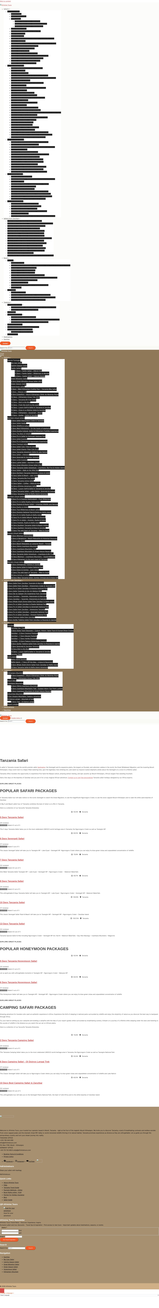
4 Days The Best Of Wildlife (20, 80)
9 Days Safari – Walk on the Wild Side (24, 115)
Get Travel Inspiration (9, 1239)
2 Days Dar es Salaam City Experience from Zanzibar (26, 231)
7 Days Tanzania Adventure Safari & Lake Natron (28, 98)
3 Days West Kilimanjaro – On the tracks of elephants (29, 75)
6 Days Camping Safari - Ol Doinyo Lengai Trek (24, 1061)
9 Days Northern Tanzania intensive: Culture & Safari (29, 117)
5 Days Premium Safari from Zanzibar (20, 253)
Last (19, 1233)
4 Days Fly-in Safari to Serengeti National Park (27, 83)
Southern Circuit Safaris (15, 140)
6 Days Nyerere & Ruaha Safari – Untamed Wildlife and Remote (33, 147)
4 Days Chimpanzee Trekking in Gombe (25, 204)
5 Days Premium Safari (19, 90)
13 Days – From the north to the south (24, 53)
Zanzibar (10, 260)
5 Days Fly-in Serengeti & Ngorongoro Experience (28, 88)
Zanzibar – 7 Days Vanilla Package (23, 273)
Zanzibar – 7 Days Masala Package (23, 270)
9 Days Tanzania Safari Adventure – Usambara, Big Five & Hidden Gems (36, 112)
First (20, 1230)
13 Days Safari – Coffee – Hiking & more (25, 127)
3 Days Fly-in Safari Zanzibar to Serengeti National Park (26, 243)
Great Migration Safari (18, 29)
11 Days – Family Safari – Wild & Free (27, 21)
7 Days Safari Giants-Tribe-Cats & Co (24, 95)
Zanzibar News (16, 287)
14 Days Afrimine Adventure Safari (23, 130)
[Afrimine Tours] (6, 5)
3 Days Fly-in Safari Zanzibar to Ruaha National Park (25, 241)
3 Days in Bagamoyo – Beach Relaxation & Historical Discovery (33, 179)
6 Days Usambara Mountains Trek (23, 189)
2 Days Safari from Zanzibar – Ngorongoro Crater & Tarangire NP (30, 223)
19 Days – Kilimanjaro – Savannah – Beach (25, 61)
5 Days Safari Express (18, 85)
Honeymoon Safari (17, 36)
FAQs (5, 1185)
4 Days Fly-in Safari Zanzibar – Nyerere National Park (26, 251)
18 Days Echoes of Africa (20, 213)
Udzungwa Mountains (14, 324)
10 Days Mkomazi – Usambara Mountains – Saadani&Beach (31, 196)
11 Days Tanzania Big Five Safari (22, 122)
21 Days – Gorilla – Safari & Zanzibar (23, 63)
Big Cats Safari (16, 14)
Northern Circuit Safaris (15, 66)
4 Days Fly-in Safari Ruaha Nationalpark (25, 144)
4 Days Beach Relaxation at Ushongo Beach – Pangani (30, 184)
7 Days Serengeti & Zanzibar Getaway (24, 103)
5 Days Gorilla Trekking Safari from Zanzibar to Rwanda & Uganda (30, 255)
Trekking (7, 302)
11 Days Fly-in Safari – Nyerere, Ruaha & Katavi (27, 162)
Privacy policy (9, 1156)
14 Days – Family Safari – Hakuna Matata (29, 26)
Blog (5, 1197)
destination (41, 767)
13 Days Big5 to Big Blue (19, 283)
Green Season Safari (18, 34)
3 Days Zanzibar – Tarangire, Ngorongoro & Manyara (25, 233)
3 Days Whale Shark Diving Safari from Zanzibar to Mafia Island (29, 238)
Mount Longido (12, 334)
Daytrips (7, 339)
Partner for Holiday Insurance (14, 1195)
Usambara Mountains (14, 315)
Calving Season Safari (18, 16)
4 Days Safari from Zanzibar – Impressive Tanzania (25, 246)
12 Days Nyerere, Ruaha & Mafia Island (24, 164)
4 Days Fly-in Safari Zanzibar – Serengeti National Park (26, 248)
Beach (6, 258)
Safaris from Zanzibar (11, 218)
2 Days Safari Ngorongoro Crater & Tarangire (27, 68)
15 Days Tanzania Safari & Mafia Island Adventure (28, 137)
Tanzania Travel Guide (11, 1187)
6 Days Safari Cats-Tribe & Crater (22, 93)
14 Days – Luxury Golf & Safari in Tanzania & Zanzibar (29, 56)
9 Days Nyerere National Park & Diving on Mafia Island (30, 154)
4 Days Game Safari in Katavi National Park (26, 206)
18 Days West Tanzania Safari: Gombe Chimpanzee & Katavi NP (33, 216)
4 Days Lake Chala (17, 181)
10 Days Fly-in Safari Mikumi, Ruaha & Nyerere (27, 159)
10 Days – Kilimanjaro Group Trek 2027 (24, 46)
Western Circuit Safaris (15, 201)
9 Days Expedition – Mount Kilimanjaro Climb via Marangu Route (33, 43)
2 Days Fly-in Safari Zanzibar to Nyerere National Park (26, 226)
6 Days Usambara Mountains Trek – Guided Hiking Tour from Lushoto (35, 320)
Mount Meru (11, 312)
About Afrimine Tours (11, 1183)
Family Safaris (16, 19)
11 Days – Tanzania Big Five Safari (23, 48)
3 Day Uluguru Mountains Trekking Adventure (23, 327)
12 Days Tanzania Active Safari (22, 125)
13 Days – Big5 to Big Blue (20, 51)
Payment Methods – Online (13, 1190)
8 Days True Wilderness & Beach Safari (24, 152)
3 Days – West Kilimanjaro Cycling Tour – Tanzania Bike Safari (32, 38)
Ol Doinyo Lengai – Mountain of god (20, 329)
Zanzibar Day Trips (17, 263)
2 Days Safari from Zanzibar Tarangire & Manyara (24, 221)
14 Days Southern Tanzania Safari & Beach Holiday (28, 167)
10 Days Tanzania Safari (12, 902)
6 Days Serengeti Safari (12, 838)
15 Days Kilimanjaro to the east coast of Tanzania (28, 199)
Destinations (8, 337)
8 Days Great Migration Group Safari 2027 (26, 31)
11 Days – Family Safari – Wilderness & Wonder (31, 24)
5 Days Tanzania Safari (12, 817)
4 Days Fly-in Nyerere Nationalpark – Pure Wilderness (29, 142)
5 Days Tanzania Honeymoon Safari (18, 961)
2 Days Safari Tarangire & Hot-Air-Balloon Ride (23, 228)
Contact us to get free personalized (80, 778)
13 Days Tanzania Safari (12, 923)
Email (2, 1236)
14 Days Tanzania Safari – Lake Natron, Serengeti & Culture (31, 135)
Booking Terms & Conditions (13, 1154)
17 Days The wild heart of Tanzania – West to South (29, 172)
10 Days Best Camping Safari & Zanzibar (21, 1083)
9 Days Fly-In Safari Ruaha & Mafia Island (25, 157)
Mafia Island (11, 290)
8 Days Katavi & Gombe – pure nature (24, 209)
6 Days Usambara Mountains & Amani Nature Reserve (29, 191)
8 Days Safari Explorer (19, 105)
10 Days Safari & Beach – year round (23, 120)
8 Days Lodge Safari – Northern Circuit (24, 108)
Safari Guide (8, 1200)
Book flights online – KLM (12, 1192)
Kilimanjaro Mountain (14, 305)
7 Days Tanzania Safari (12, 860)
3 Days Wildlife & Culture (19, 73)
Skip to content (5, 1)
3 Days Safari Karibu (18, 71)
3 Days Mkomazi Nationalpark (21, 177)
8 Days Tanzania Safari (12, 881)
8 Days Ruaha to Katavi (19, 149)
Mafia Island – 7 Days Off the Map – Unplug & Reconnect (31, 295)
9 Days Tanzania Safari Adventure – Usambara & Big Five (31, 194)
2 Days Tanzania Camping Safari (17, 1040)
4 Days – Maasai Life (18, 41)
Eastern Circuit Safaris (15, 174)
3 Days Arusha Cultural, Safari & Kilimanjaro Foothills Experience (33, 78)
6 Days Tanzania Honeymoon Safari (18, 982)
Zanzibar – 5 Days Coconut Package (24, 268)
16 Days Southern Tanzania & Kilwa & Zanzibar (27, 169)
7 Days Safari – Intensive (19, 100)
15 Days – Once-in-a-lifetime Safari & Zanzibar (27, 58)
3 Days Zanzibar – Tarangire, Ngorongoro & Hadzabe (25, 236)
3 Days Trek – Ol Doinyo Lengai (22, 332)
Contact (5, 343)
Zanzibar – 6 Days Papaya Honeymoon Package (28, 275)
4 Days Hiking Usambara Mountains (23, 186)
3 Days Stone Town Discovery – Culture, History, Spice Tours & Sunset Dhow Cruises (40, 265)
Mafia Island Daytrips (18, 292)
